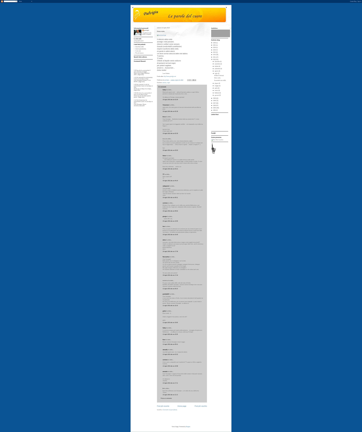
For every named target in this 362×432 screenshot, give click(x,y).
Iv (163, 388)
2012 (214, 54)
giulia (164, 311)
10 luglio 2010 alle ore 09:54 (170, 211)
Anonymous (142, 100)
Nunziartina (166, 257)
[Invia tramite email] (188, 80)
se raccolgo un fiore (143, 79)
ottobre (217, 66)
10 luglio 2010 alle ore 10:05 (170, 221)
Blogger (188, 426)
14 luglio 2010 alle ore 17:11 (170, 383)
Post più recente (163, 406)
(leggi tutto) (141, 74)
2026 (214, 42)
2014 (214, 50)
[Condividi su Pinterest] (195, 80)
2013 (214, 52)
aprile (216, 88)
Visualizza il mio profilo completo (146, 33)
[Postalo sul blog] (190, 80)
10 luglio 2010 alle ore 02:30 (170, 111)
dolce (164, 240)
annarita (165, 371)
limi (164, 226)
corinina (165, 203)
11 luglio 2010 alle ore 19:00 (170, 322)
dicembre (217, 61)
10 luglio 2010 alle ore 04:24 (170, 180)
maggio (217, 85)
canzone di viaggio (142, 71)
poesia (164, 82)
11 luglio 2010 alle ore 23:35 (170, 334)
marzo (216, 90)
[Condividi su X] (192, 80)
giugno (217, 83)
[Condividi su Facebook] (193, 80)
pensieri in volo (143, 84)
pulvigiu (146, 30)
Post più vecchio (201, 406)
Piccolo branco (139, 53)
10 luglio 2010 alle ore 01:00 (170, 99)
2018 (214, 47)
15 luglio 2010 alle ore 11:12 (170, 394)
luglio (216, 73)
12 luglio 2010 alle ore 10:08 (170, 366)
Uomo (164, 155)
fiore (164, 339)
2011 (214, 57)
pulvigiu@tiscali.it (138, 41)
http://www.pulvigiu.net (170, 76)
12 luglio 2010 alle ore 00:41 (170, 344)
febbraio (217, 93)
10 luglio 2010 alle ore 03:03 (170, 150)
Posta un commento (166, 398)
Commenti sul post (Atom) (170, 410)
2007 (214, 103)
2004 (214, 110)
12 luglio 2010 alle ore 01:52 (170, 354)
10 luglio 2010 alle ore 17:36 (170, 251)
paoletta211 (166, 294)
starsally (165, 349)
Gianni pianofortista (140, 49)
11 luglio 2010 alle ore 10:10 (170, 305)
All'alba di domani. (219, 75)
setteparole (166, 186)
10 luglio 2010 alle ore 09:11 (170, 197)
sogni (168, 82)
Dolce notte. (217, 78)
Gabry (164, 89)
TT (163, 174)
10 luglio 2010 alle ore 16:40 (170, 234)
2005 (214, 107)
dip (140, 70)
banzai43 (141, 77)
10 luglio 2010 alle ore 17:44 (170, 275)
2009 (214, 98)
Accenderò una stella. (220, 80)
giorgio (165, 216)
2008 (214, 100)
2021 (214, 45)
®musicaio (166, 105)
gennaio (217, 95)
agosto (217, 71)
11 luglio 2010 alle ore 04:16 (170, 288)
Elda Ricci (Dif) (139, 47)
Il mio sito (138, 51)
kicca (164, 116)
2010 (214, 59)
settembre (217, 68)
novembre (217, 64)
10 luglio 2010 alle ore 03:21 (170, 169)
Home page (182, 406)
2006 (214, 105)
